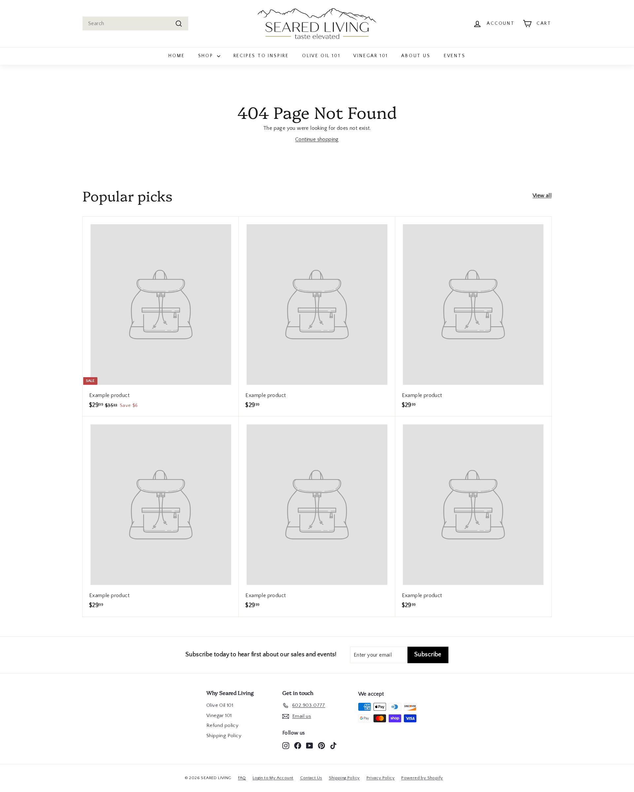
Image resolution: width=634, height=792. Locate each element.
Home (176, 55)
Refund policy (222, 725)
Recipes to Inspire (261, 55)
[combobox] (135, 23)
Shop (206, 55)
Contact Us (311, 777)
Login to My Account (273, 777)
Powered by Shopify (422, 777)
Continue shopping (317, 139)
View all (542, 195)
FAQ (242, 777)
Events (455, 55)
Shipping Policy (223, 735)
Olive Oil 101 (321, 55)
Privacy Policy (381, 777)
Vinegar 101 (370, 55)
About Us (415, 55)
